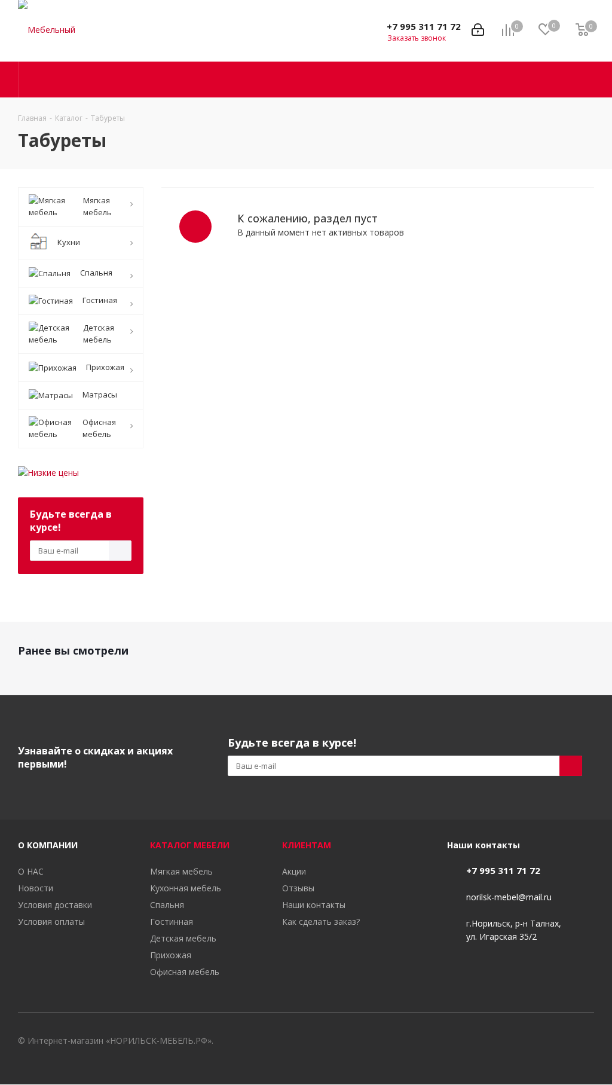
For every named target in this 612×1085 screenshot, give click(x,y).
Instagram (585, 1042)
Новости (35, 888)
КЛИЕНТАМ (306, 845)
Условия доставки (55, 904)
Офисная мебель (184, 971)
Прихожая (170, 955)
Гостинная (171, 921)
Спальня (167, 904)
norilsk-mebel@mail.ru (509, 897)
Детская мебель (183, 938)
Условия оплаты (51, 921)
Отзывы (298, 888)
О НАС (31, 871)
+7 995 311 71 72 (424, 26)
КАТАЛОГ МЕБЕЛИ (190, 845)
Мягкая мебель (181, 871)
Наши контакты (313, 904)
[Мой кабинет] (478, 31)
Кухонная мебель (185, 888)
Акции (294, 871)
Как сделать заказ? (321, 921)
